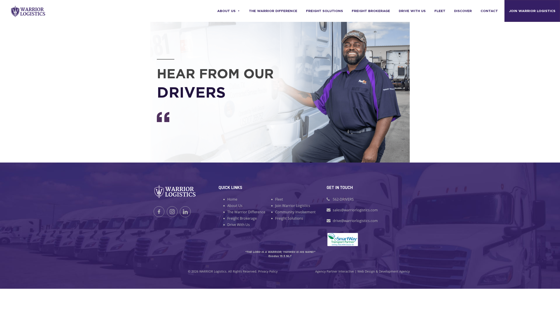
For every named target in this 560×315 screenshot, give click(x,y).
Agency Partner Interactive (334, 271)
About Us (226, 11)
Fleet (439, 11)
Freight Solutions (324, 11)
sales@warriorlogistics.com (355, 210)
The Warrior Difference (273, 11)
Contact (489, 11)
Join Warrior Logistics (532, 11)
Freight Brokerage (371, 11)
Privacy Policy (268, 271)
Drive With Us (238, 224)
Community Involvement (295, 212)
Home (232, 199)
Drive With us (412, 11)
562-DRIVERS (343, 199)
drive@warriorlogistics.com (355, 220)
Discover (463, 11)
